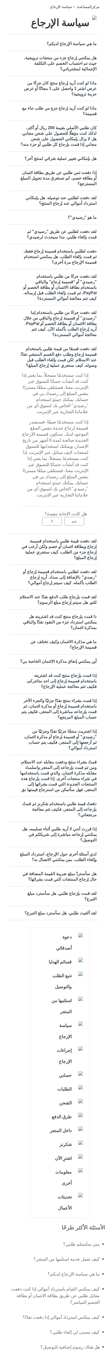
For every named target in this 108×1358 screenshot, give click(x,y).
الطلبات (64, 1089)
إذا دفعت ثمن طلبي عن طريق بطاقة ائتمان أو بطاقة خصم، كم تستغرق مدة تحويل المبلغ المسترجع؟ (58, 178)
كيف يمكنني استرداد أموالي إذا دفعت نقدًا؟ (61, 1317)
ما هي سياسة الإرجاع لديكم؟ (72, 43)
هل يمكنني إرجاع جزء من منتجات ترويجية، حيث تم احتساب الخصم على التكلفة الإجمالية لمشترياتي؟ (60, 63)
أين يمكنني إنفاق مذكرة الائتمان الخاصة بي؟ (58, 661)
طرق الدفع (62, 1116)
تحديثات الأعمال (65, 1202)
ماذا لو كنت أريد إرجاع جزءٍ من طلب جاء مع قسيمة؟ (59, 111)
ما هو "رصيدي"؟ (82, 217)
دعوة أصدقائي (64, 942)
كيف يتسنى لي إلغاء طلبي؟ (75, 1332)
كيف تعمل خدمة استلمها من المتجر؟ (67, 1259)
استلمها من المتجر (62, 1006)
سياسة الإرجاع (61, 7)
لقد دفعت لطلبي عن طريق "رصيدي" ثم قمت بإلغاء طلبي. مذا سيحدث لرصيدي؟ (62, 234)
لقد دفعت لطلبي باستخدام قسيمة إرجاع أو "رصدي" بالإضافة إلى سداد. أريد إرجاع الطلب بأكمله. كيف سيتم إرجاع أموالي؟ (60, 577)
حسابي (65, 1075)
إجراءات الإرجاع (64, 1056)
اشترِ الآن (63, 1158)
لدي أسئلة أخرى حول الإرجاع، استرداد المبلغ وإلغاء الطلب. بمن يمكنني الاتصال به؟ (58, 857)
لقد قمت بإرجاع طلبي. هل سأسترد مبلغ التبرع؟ (62, 896)
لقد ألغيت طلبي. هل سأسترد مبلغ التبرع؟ (61, 912)
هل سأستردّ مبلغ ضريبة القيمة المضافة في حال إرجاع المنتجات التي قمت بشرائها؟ (59, 876)
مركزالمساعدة (88, 7)
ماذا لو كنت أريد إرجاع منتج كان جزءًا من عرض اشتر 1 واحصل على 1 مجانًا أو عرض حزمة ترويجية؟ (60, 88)
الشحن (65, 1103)
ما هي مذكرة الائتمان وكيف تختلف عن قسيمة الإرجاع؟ (63, 644)
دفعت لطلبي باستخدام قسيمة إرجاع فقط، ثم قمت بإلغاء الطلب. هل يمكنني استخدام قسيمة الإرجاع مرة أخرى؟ (60, 256)
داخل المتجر (61, 1130)
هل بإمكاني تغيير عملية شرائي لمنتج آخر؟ (61, 158)
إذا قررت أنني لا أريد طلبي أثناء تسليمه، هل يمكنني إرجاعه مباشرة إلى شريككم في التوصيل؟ (59, 834)
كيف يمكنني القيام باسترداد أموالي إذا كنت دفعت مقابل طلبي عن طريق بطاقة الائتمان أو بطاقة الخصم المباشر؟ (55, 1296)
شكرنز (66, 1144)
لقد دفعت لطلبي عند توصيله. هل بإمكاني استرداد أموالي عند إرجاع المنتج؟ (61, 200)
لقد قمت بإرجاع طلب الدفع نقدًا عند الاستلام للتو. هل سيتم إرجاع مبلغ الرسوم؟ (58, 599)
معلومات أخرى (63, 1177)
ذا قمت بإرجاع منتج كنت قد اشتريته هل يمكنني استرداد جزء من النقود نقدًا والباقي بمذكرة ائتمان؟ (60, 622)
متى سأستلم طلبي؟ (81, 1244)
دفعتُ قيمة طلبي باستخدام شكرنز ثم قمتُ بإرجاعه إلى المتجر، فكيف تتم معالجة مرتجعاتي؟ (59, 809)
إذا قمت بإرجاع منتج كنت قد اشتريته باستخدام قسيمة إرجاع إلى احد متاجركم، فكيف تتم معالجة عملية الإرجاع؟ (61, 681)
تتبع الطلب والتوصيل (62, 981)
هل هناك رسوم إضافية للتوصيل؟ (70, 1347)
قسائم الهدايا (60, 961)
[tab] (54, 44)
